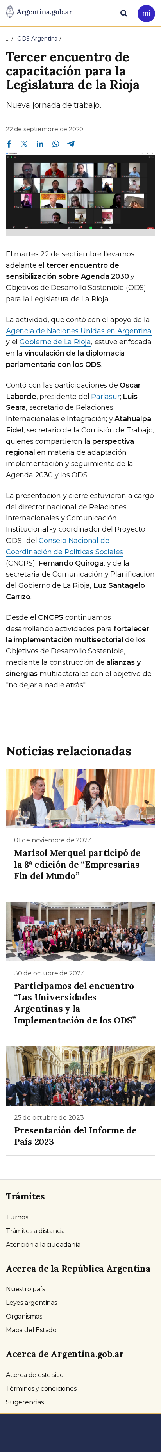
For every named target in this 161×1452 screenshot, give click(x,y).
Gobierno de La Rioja (55, 342)
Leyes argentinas (31, 1302)
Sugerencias (25, 1402)
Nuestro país (25, 1289)
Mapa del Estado (31, 1330)
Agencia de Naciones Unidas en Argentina (79, 331)
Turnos (17, 1217)
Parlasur (105, 396)
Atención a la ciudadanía (43, 1244)
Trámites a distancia (35, 1231)
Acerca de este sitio (35, 1375)
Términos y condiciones (41, 1388)
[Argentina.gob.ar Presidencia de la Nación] (39, 12)
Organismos (24, 1316)
